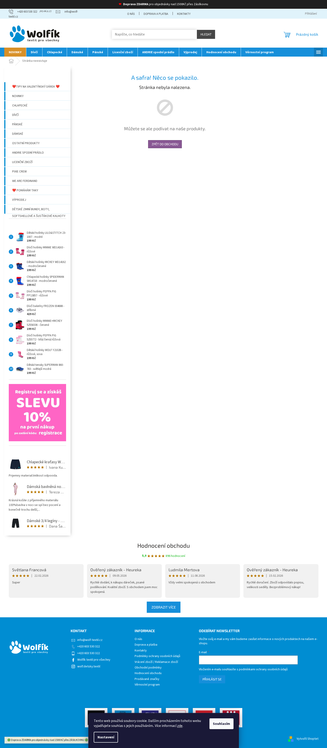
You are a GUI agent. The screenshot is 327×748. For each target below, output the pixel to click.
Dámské (17, 134)
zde (179, 725)
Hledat (205, 34)
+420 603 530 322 (88, 646)
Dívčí (15, 115)
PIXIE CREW (19, 171)
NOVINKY (18, 96)
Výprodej (19, 200)
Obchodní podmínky (148, 668)
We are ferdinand (24, 181)
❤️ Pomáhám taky (25, 190)
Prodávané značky (147, 679)
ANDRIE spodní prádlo (28, 152)
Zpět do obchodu (165, 144)
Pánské (17, 124)
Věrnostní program (147, 685)
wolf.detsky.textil (88, 666)
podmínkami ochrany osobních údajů (263, 669)
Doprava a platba (156, 14)
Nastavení (106, 737)
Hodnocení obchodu (163, 545)
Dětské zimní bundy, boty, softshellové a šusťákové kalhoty (38, 210)
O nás (131, 14)
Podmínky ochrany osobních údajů (157, 656)
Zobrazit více (163, 607)
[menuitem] (15, 52)
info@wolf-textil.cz (89, 640)
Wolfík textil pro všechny (93, 660)
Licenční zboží (22, 162)
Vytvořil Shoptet (307, 739)
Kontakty (184, 14)
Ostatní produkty (26, 143)
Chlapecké (19, 105)
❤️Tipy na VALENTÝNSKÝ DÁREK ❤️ (36, 86)
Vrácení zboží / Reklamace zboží (156, 662)
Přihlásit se (212, 679)
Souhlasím (221, 723)
